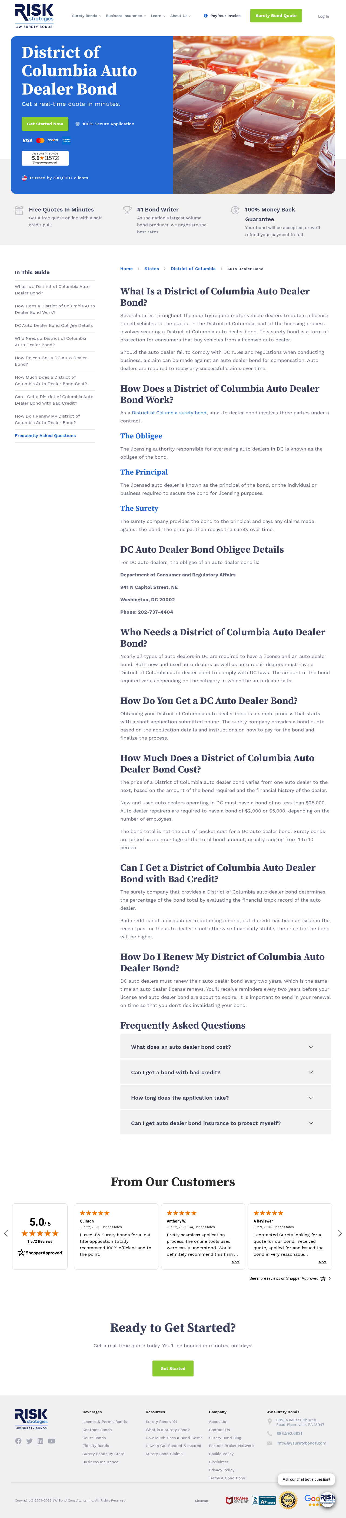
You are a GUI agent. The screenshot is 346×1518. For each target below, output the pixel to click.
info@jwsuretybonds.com (301, 1443)
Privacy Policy (221, 1470)
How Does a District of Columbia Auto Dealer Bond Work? (55, 309)
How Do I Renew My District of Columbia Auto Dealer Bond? (47, 419)
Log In (323, 16)
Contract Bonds (97, 1430)
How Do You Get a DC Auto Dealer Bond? (51, 361)
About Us (178, 16)
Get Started (173, 1368)
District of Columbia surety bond (169, 412)
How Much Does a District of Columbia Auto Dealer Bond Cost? (51, 380)
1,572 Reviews (39, 1241)
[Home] (34, 8)
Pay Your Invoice (226, 16)
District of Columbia (193, 268)
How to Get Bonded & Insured (173, 1445)
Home (126, 268)
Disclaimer (218, 1462)
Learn (156, 16)
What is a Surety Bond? (168, 1430)
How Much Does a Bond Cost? (174, 1438)
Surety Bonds (84, 16)
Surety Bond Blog (225, 1438)
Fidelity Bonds (95, 1445)
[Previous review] (6, 1233)
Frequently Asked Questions (45, 435)
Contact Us (219, 1430)
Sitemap (201, 1501)
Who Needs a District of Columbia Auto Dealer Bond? (50, 341)
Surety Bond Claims (164, 1454)
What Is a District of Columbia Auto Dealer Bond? (52, 289)
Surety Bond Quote (276, 15)
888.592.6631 (289, 1433)
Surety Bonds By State (103, 1454)
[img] (40, 1233)
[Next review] (340, 1233)
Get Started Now (45, 123)
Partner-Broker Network (231, 1445)
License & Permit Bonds (104, 1421)
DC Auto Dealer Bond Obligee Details (54, 325)
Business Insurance (124, 16)
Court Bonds (94, 1438)
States (152, 268)
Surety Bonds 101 (161, 1421)
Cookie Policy (221, 1454)
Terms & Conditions (227, 1478)
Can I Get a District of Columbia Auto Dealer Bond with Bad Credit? (54, 400)
